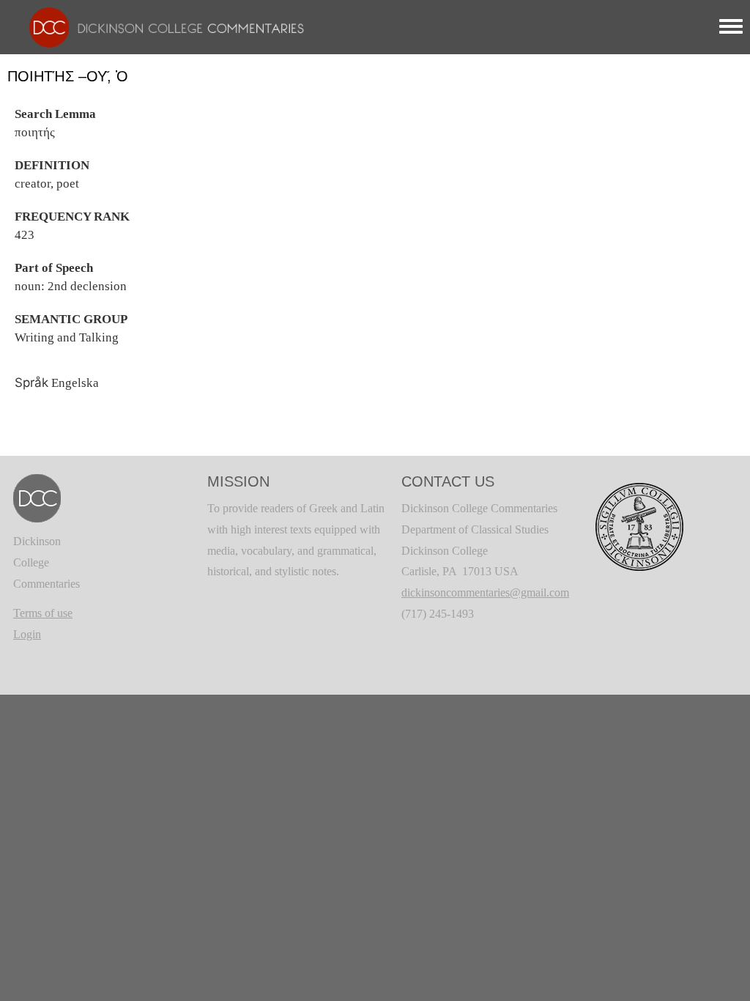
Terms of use (43, 613)
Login (27, 634)
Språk (31, 382)
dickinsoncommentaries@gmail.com (485, 592)
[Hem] (159, 26)
